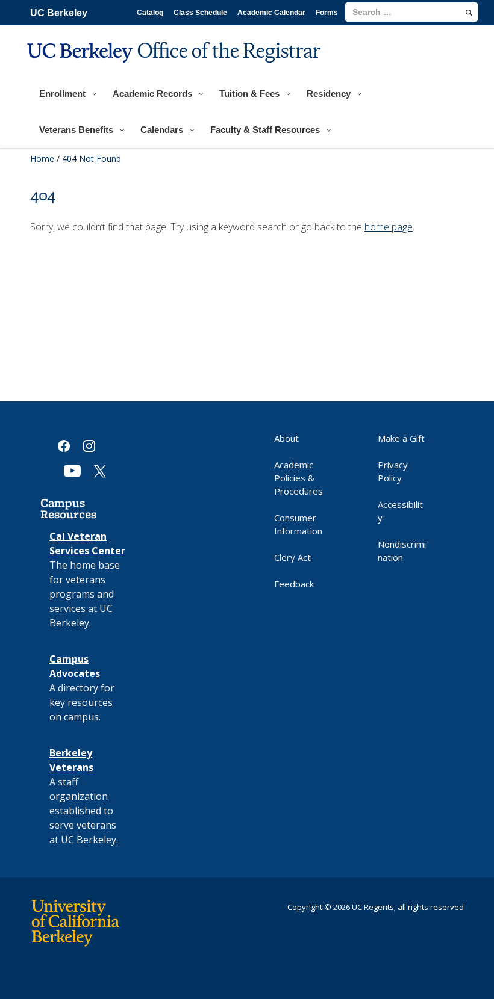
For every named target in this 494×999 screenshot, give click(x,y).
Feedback (294, 584)
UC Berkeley (58, 13)
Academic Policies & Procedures (298, 478)
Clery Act (292, 557)
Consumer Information (298, 524)
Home (42, 158)
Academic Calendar (271, 12)
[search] (469, 12)
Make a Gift (401, 438)
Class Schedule (200, 12)
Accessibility (400, 511)
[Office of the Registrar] (175, 70)
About (286, 438)
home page (388, 227)
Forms (327, 12)
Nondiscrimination (402, 550)
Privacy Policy (393, 471)
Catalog (150, 12)
